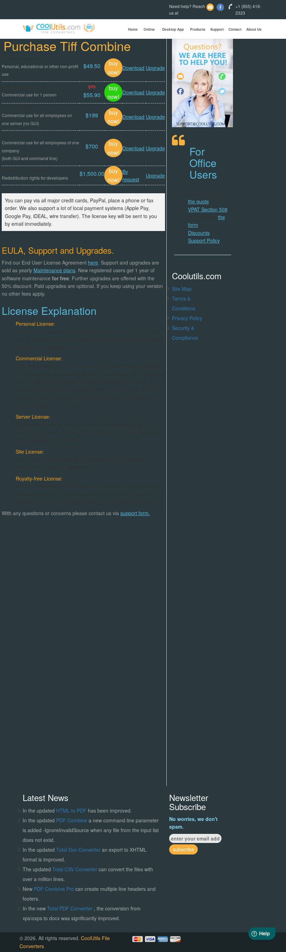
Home (133, 29)
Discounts (199, 232)
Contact (234, 29)
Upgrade (155, 67)
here (93, 262)
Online (149, 29)
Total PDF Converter (70, 908)
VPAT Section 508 (207, 209)
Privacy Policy (187, 318)
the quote (198, 201)
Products (197, 29)
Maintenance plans (54, 270)
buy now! (113, 67)
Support (217, 29)
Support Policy (204, 240)
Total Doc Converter (79, 849)
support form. (135, 513)
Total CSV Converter (74, 869)
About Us (254, 29)
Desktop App (173, 29)
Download (133, 67)
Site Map (181, 288)
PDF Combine (72, 820)
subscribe (183, 849)
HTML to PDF (71, 810)
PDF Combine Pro (54, 888)
